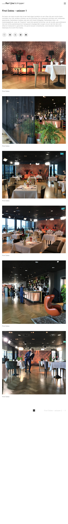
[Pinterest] (20, 35)
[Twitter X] (15, 35)
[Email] (26, 35)
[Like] (4, 35)
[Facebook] (10, 35)
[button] (65, 3)
